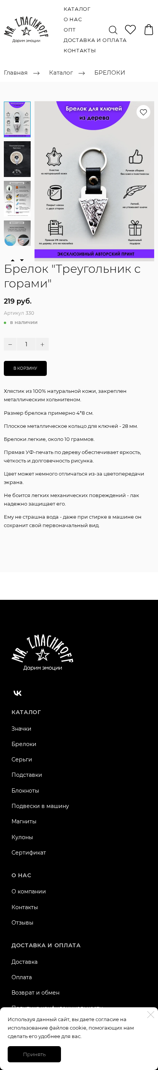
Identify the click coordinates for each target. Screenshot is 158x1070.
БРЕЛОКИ (109, 73)
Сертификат (29, 852)
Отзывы (22, 922)
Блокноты (25, 790)
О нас (73, 19)
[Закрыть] (150, 1014)
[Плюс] (42, 344)
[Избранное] (130, 29)
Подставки (27, 774)
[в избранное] (143, 112)
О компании (29, 891)
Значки (21, 728)
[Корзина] (148, 29)
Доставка (25, 961)
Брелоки (24, 744)
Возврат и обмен (35, 992)
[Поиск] (113, 29)
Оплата (22, 977)
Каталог (77, 9)
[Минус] (10, 344)
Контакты (80, 50)
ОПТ (70, 30)
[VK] (18, 693)
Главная (16, 73)
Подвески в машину (40, 806)
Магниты (24, 821)
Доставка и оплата (95, 40)
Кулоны (22, 837)
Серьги (22, 759)
